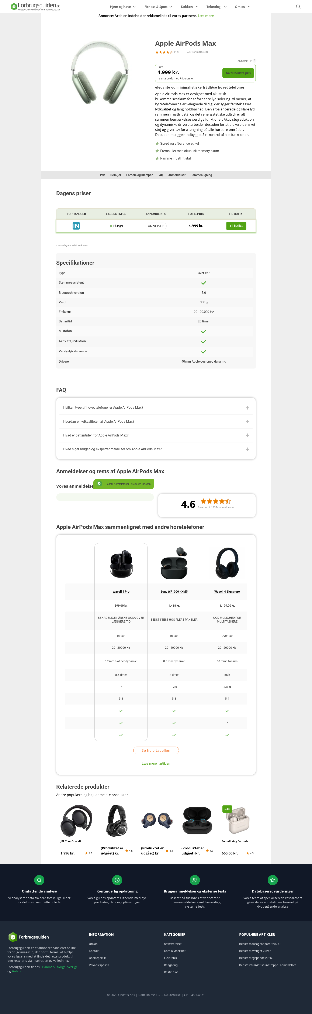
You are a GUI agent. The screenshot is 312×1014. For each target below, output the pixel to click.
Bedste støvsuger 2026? (255, 951)
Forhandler (76, 214)
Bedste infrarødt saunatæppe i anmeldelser (267, 965)
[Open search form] (298, 6)
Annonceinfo (156, 214)
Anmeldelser (177, 175)
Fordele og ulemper (139, 175)
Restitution (171, 972)
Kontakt (94, 951)
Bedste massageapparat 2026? (260, 944)
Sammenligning (201, 175)
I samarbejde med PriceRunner (72, 245)
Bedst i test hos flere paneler (174, 619)
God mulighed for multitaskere (227, 619)
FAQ (160, 175)
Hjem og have (120, 6)
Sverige (72, 967)
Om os (240, 6)
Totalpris (196, 214)
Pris (102, 175)
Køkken (187, 6)
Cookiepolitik (97, 958)
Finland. (17, 971)
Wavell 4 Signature (227, 591)
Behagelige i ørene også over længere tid (121, 619)
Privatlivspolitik (99, 965)
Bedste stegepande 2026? (256, 958)
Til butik (235, 214)
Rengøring (171, 965)
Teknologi (214, 6)
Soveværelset (173, 944)
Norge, (61, 967)
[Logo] (35, 6)
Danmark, (49, 967)
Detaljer (115, 175)
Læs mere (206, 15)
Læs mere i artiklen (156, 763)
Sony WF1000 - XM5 (174, 591)
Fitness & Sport (156, 6)
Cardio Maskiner (175, 951)
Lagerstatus (116, 214)
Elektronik (170, 958)
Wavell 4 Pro (121, 591)
